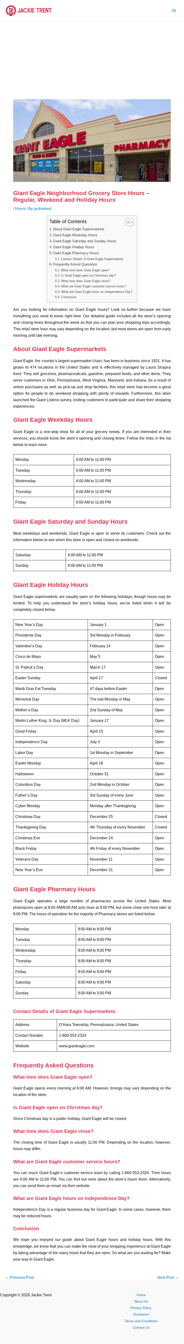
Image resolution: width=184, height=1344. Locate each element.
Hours (20, 208)
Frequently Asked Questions (75, 264)
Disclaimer (141, 1314)
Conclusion (68, 297)
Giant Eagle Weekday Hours (75, 235)
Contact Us (141, 1327)
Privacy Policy (141, 1308)
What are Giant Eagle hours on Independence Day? (96, 292)
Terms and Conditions (141, 1321)
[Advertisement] (92, 57)
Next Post (168, 1277)
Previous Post (19, 1277)
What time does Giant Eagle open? (85, 270)
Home (141, 1295)
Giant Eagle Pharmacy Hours (76, 253)
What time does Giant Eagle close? (85, 281)
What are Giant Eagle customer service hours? (93, 286)
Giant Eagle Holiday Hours (73, 247)
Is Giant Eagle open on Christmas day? (88, 275)
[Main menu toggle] (173, 10)
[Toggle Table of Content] (126, 222)
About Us (141, 1301)
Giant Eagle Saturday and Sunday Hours (84, 241)
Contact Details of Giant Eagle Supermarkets (92, 259)
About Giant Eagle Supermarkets (78, 229)
